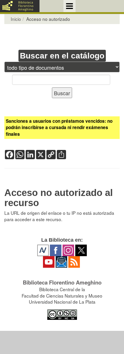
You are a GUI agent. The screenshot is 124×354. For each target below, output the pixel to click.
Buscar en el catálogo (62, 55)
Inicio (16, 19)
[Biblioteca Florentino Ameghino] (20, 6)
